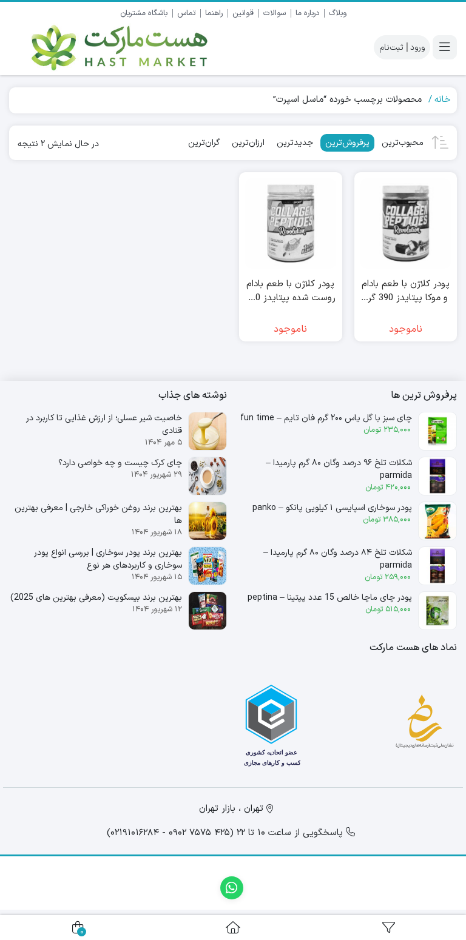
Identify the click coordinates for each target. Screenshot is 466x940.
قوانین (243, 13)
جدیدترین (295, 142)
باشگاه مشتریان (143, 13)
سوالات (274, 13)
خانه (442, 100)
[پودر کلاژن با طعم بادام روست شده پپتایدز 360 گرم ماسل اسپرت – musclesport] (290, 223)
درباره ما (307, 13)
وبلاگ (337, 13)
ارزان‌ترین (248, 142)
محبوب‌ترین (403, 142)
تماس (186, 13)
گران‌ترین (204, 142)
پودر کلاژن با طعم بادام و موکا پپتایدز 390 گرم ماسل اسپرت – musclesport (406, 291)
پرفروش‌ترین (347, 142)
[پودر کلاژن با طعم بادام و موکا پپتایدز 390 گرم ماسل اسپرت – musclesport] (405, 223)
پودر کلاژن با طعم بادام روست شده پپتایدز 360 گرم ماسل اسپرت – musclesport (291, 291)
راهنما (214, 13)
